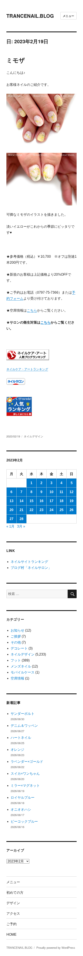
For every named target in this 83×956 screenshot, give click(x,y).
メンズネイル (21, 666)
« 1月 (10, 526)
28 (21, 519)
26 (71, 510)
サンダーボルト (22, 713)
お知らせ (17, 630)
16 (41, 501)
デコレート (19, 648)
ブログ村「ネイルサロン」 (31, 567)
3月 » (21, 526)
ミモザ (15, 60)
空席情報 (17, 678)
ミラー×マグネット (25, 785)
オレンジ (17, 749)
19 (71, 501)
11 (61, 492)
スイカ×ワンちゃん (25, 773)
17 (51, 501)
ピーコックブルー (24, 821)
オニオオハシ (21, 809)
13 (11, 501)
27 (11, 519)
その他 (16, 642)
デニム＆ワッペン (24, 725)
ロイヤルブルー (22, 797)
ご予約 (11, 923)
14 (21, 501)
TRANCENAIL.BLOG (30, 15)
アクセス (13, 913)
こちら (32, 310)
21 (21, 510)
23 (41, 510)
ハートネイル (21, 737)
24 (51, 510)
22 (31, 510)
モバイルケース (22, 672)
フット (16, 660)
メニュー (68, 16)
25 (61, 510)
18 (61, 501)
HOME (11, 934)
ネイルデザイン (33, 436)
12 (71, 492)
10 (51, 492)
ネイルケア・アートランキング (27, 369)
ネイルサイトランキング (29, 561)
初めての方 (14, 892)
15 (31, 501)
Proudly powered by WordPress (55, 947)
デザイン (13, 902)
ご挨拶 (16, 636)
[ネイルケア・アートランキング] (41, 354)
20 (11, 510)
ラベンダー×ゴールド (27, 761)
